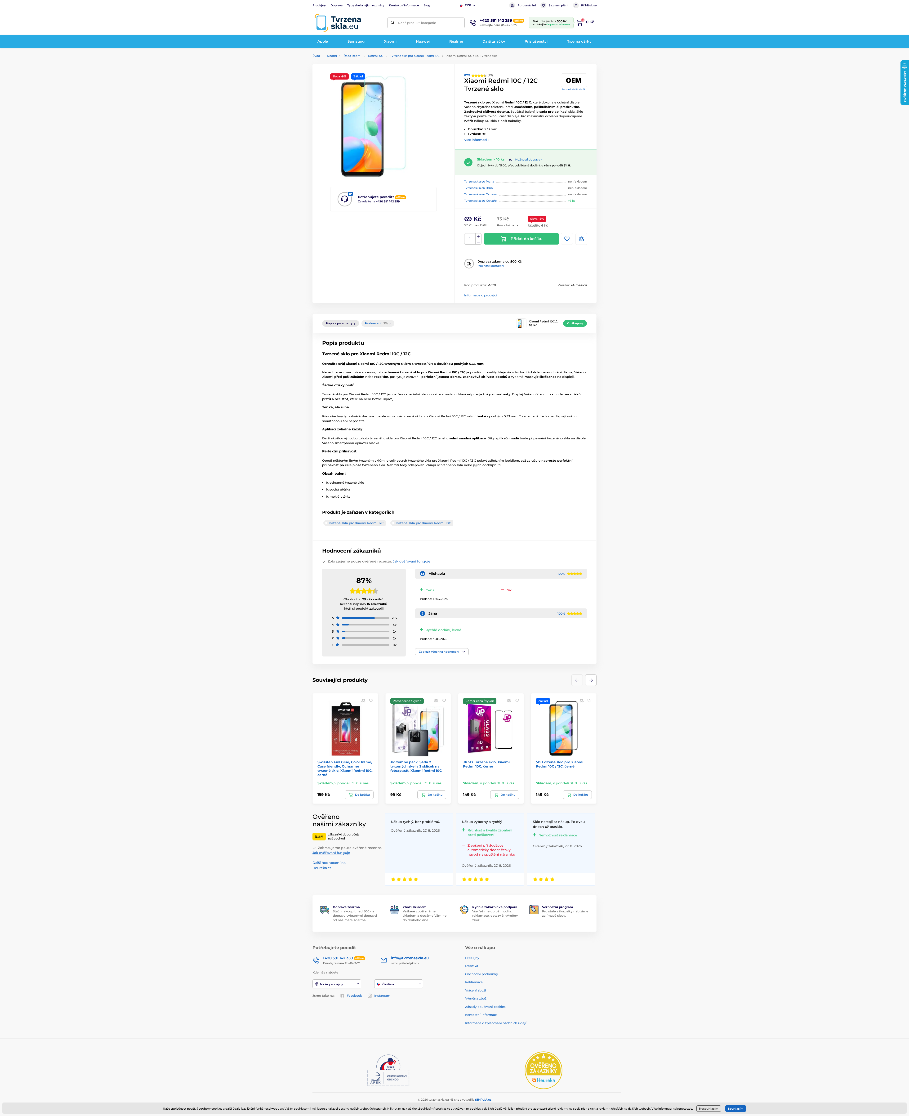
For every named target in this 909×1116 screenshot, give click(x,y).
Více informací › (476, 140)
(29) (478, 75)
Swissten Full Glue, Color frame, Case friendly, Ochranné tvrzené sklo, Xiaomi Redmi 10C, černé (345, 768)
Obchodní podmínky (481, 974)
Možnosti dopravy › (528, 159)
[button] (441, 651)
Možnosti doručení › (491, 266)
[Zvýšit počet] (478, 236)
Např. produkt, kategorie (417, 23)
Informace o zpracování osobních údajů (496, 1023)
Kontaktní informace (404, 5)
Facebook (354, 995)
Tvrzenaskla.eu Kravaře (480, 200)
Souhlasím (736, 1108)
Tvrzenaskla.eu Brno (478, 188)
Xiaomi (332, 56)
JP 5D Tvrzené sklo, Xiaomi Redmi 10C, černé (486, 764)
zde (689, 1108)
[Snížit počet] (478, 242)
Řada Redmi (352, 56)
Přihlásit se (589, 5)
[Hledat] (392, 23)
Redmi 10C (375, 56)
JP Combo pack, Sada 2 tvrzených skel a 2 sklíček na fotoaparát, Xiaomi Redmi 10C (416, 766)
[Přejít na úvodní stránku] (337, 22)
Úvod (316, 56)
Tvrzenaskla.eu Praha (479, 181)
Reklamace (474, 982)
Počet (470, 239)
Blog (426, 5)
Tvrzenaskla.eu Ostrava (480, 194)
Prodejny (319, 5)
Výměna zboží (476, 998)
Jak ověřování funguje (411, 561)
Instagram (382, 995)
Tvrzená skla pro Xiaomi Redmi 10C (415, 56)
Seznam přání (558, 5)
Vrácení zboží (475, 990)
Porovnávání (526, 5)
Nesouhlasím (708, 1108)
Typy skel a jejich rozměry (365, 5)
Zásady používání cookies (485, 1007)
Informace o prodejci (480, 295)
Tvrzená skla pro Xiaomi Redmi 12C (355, 523)
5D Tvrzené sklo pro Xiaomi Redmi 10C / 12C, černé (559, 764)
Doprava (336, 5)
